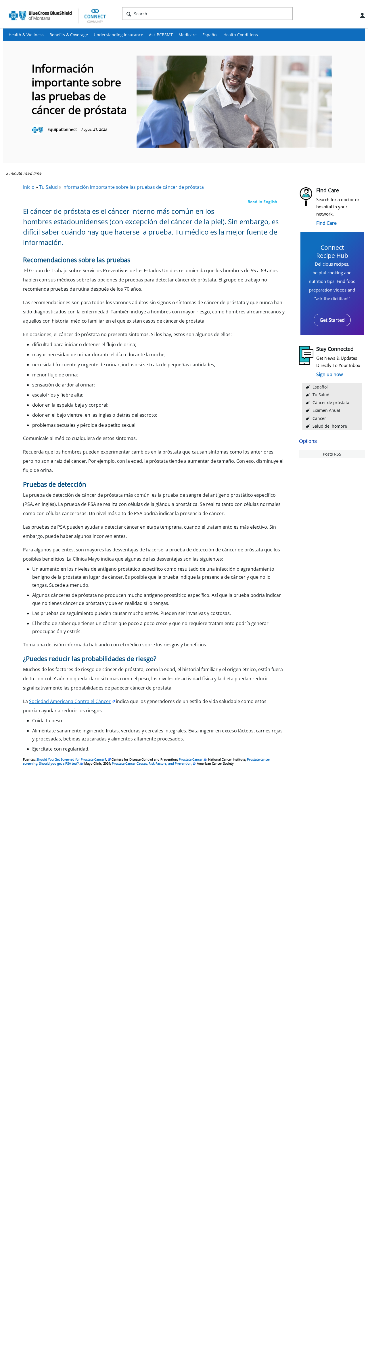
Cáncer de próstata (331, 402)
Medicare (188, 34)
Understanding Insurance (118, 34)
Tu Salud (321, 394)
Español (210, 34)
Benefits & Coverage (68, 34)
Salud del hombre (330, 426)
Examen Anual (326, 410)
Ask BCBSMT (161, 34)
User (362, 15)
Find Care (326, 223)
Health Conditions (240, 34)
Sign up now (329, 374)
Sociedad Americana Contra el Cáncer (70, 701)
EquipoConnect (62, 129)
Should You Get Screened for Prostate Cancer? (71, 759)
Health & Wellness (26, 34)
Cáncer (319, 418)
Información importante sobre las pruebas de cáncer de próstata (133, 187)
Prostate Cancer (191, 759)
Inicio (28, 187)
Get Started (332, 320)
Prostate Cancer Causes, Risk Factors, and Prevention (151, 763)
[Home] (57, 15)
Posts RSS (332, 454)
